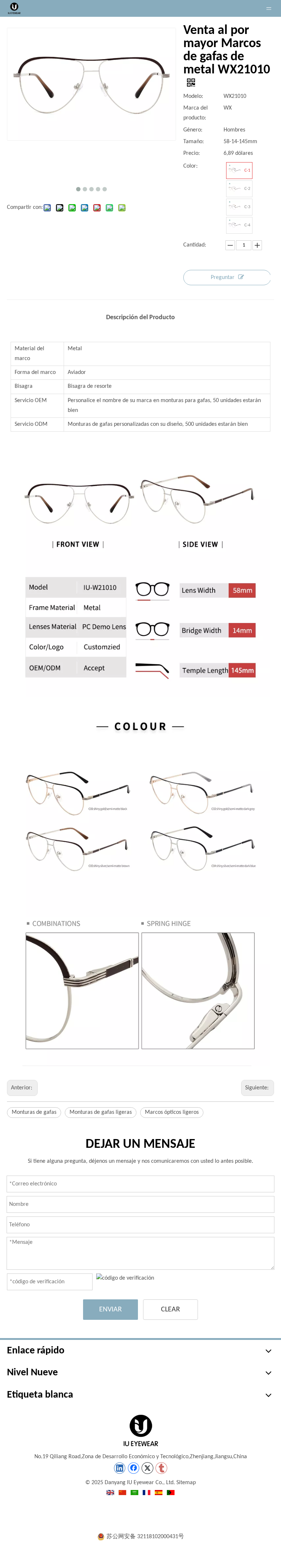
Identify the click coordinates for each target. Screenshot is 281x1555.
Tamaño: (193, 142)
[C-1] (234, 170)
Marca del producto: (195, 113)
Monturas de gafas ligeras (101, 1112)
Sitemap (186, 1483)
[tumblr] (161, 1468)
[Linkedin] (119, 1468)
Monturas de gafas (34, 1112)
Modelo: (193, 96)
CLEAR (170, 1309)
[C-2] (234, 189)
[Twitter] (147, 1468)
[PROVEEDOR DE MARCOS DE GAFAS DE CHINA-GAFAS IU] (140, 1430)
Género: (192, 130)
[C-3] (234, 207)
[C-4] (234, 225)
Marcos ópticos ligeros (172, 1112)
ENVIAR (110, 1309)
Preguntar (223, 277)
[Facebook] (133, 1468)
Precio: (191, 153)
